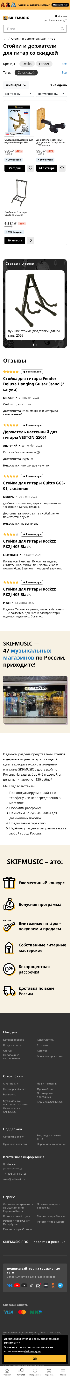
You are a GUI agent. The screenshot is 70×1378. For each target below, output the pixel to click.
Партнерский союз (14, 1089)
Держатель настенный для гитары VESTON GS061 (30, 434)
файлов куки (32, 1351)
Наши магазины (47, 1083)
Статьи (7, 1050)
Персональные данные (51, 1144)
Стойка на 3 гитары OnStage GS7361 (15, 213)
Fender (44, 64)
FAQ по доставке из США (49, 1137)
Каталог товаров (13, 1039)
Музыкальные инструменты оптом (15, 1102)
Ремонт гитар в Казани (51, 1221)
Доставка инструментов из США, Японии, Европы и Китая (18, 1207)
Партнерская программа (45, 1095)
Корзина (49, 1374)
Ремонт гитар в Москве (51, 1216)
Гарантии (42, 1045)
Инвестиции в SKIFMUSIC (11, 1110)
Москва (62, 16)
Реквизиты (9, 1094)
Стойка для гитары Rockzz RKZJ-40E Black (29, 543)
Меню (63, 1374)
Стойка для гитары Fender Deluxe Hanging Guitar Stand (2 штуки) (33, 384)
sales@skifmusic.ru (14, 1179)
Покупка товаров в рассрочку (48, 1205)
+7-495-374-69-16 (14, 1173)
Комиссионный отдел (16, 1216)
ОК (35, 1359)
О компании (10, 1083)
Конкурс (42, 1050)
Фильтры (14, 85)
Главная (7, 1374)
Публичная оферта (15, 1144)
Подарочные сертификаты (11, 1056)
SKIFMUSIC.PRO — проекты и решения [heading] (34, 1242)
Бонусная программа (50, 1056)
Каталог (21, 1374)
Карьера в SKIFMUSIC (50, 1101)
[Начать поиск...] (62, 28)
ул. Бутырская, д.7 (56, 20)
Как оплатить (45, 1039)
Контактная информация (23, 1157)
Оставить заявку (13, 1136)
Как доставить (12, 1045)
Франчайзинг (45, 1089)
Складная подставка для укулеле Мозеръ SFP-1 (18, 141)
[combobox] (35, 28)
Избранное (35, 1374)
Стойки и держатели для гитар (33, 38)
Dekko (27, 64)
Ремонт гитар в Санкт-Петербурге (17, 1222)
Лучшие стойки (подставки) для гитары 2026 (34, 333)
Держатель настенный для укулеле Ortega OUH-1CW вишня (50, 142)
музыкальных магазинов (27, 654)
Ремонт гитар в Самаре (17, 1229)
